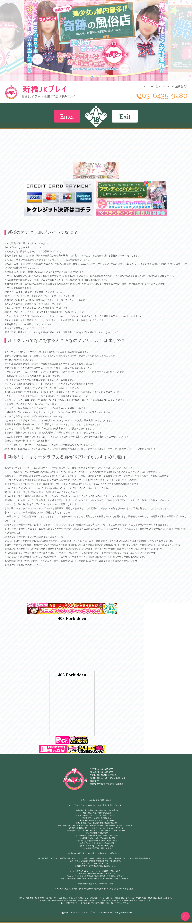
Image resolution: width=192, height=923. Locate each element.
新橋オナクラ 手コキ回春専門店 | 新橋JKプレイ (48, 96)
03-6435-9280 (106, 769)
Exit (124, 116)
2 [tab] (96, 76)
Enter (67, 116)
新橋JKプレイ (65, 92)
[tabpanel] (96, 40)
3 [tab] (100, 76)
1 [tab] (91, 76)
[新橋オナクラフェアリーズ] (96, 178)
